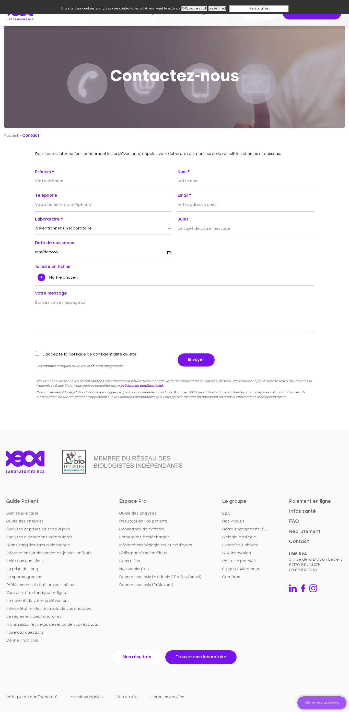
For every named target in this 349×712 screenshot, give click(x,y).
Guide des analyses (24, 521)
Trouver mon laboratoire (201, 657)
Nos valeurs (233, 521)
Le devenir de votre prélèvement (37, 601)
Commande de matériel (141, 529)
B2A (226, 513)
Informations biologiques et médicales (155, 545)
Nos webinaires (134, 569)
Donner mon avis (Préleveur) (146, 585)
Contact (299, 541)
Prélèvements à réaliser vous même (40, 585)
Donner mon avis (22, 640)
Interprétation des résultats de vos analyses (48, 609)
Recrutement (304, 531)
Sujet (183, 219)
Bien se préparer (22, 513)
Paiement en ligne (310, 501)
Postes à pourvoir (239, 561)
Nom (184, 172)
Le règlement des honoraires (34, 617)
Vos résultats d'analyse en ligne (36, 593)
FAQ (294, 521)
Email (185, 196)
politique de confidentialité (141, 386)
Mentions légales (86, 697)
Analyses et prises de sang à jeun (38, 529)
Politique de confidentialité (31, 697)
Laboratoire (49, 219)
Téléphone (46, 196)
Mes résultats (137, 657)
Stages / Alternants (240, 569)
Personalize (259, 8)
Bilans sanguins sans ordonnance (38, 545)
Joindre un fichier (53, 267)
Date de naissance (55, 243)
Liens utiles (129, 561)
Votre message (51, 293)
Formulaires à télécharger (144, 537)
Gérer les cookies (167, 697)
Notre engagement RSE (245, 529)
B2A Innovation (236, 553)
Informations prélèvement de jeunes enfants (48, 553)
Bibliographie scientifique (143, 553)
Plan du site (126, 697)
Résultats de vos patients (143, 521)
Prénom (44, 172)
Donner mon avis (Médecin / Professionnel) (160, 577)
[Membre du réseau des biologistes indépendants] (122, 462)
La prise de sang (22, 569)
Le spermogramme (24, 577)
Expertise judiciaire (240, 545)
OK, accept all (194, 8)
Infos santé (302, 511)
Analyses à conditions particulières (39, 537)
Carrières (231, 577)
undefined (217, 8)
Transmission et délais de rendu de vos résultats (52, 625)
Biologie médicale (239, 537)
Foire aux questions (25, 561)
